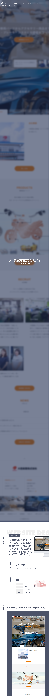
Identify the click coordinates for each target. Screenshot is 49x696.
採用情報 (3, 5)
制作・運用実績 (22, 3)
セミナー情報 (29, 3)
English (19, 5)
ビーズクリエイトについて (6, 3)
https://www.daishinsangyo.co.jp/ (29, 589)
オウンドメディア (37, 3)
